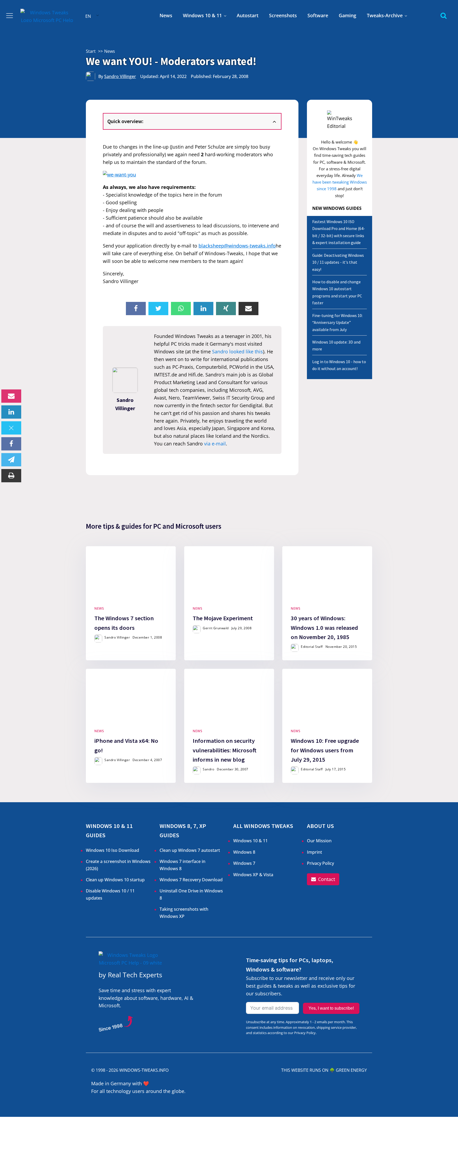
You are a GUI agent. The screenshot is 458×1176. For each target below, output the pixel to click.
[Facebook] (11, 443)
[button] (323, 879)
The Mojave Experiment (223, 618)
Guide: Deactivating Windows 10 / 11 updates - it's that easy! (338, 262)
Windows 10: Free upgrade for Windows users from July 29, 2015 (325, 750)
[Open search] (443, 15)
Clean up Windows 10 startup (115, 880)
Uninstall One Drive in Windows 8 (191, 894)
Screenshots (283, 15)
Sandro (208, 769)
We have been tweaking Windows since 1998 (339, 182)
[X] (11, 428)
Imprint (314, 852)
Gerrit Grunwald (216, 628)
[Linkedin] (11, 412)
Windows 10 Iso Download (112, 850)
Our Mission (319, 841)
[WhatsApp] (181, 308)
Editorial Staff (312, 646)
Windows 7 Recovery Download (191, 880)
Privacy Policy (320, 863)
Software (317, 15)
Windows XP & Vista (253, 875)
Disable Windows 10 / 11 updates (110, 894)
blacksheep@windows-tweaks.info (237, 245)
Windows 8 (244, 852)
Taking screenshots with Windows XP (184, 912)
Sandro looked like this (237, 351)
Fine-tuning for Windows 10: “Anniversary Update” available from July (337, 322)
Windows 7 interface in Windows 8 (182, 864)
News (166, 15)
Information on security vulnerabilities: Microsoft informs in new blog (224, 750)
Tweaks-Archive (385, 15)
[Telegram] (11, 459)
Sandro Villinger (120, 76)
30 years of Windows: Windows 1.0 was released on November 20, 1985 (324, 628)
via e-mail (215, 443)
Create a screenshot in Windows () (118, 864)
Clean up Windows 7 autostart (190, 850)
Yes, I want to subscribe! (331, 1008)
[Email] (11, 396)
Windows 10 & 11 (202, 15)
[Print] (11, 475)
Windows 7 (244, 863)
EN (88, 16)
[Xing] (226, 308)
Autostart (247, 15)
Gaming (347, 15)
